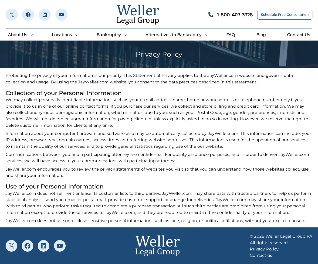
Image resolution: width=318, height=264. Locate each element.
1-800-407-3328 (235, 14)
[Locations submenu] (76, 34)
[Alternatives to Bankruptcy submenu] (206, 34)
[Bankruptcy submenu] (125, 34)
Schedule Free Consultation (285, 15)
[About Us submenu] (31, 34)
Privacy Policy (264, 249)
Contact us (261, 255)
